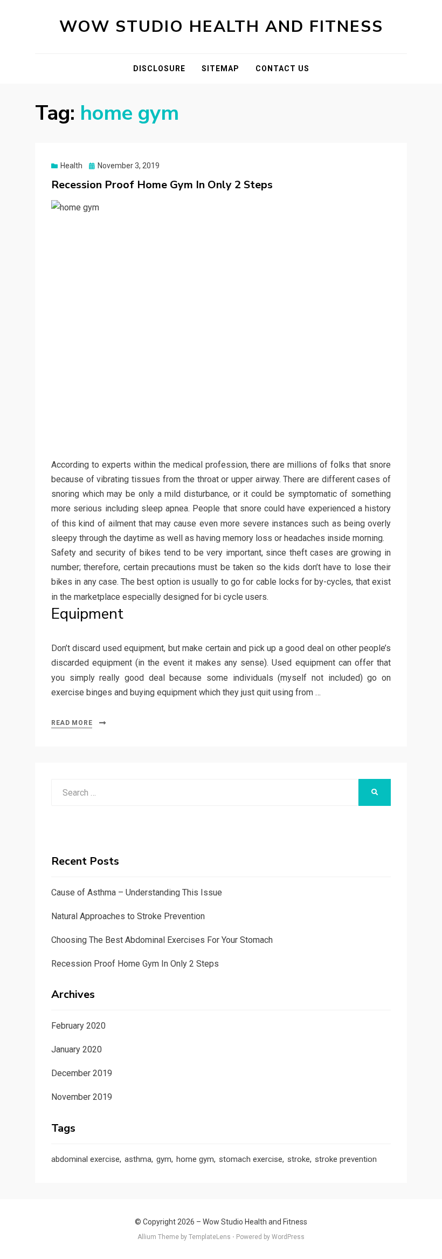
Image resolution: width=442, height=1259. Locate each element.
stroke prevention (346, 1159)
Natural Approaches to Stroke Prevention (128, 916)
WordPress (288, 1237)
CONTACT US (282, 68)
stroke (298, 1159)
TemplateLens (210, 1237)
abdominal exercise (85, 1159)
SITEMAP (220, 68)
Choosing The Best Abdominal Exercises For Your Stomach (162, 940)
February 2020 (78, 1026)
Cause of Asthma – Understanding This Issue (136, 892)
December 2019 (81, 1073)
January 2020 (76, 1049)
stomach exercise (250, 1159)
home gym (195, 1159)
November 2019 (81, 1097)
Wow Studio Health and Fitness (221, 27)
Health (71, 165)
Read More (71, 723)
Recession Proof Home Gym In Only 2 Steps (162, 184)
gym (163, 1159)
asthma (138, 1159)
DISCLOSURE (159, 68)
